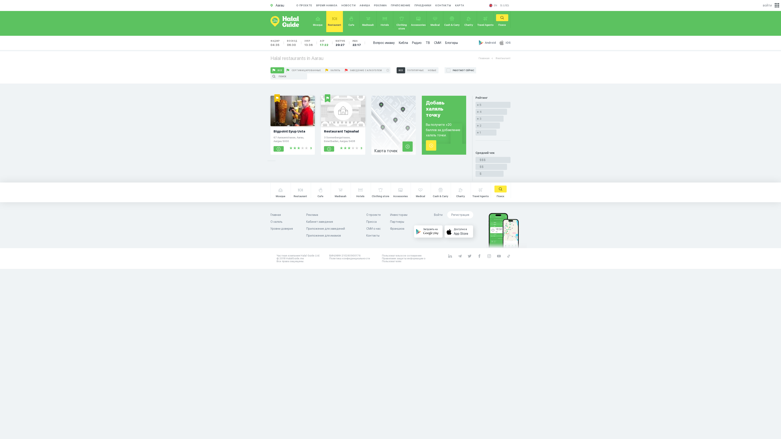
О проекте (304, 5)
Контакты (443, 5)
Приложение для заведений (325, 228)
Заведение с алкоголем (366, 70)
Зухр (308, 43)
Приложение (400, 5)
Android (490, 42)
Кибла (403, 43)
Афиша (365, 5)
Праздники (422, 5)
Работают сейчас (463, 70)
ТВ (428, 43)
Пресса (371, 221)
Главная (484, 58)
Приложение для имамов (323, 235)
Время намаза (326, 5)
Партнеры (397, 221)
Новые (432, 70)
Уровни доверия (282, 228)
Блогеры (451, 43)
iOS (508, 42)
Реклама (380, 5)
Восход (292, 43)
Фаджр (275, 43)
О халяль (277, 221)
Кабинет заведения (319, 221)
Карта (459, 5)
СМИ (437, 43)
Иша (356, 43)
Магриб (340, 43)
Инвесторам (398, 214)
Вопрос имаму (384, 43)
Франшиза (397, 228)
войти (767, 5)
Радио (417, 43)
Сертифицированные (306, 70)
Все (280, 70)
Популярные (415, 70)
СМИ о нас (373, 228)
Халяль (335, 70)
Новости (348, 5)
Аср (324, 43)
